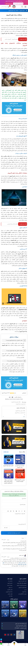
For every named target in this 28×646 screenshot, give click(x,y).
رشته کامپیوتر (24, 591)
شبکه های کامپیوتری (9, 591)
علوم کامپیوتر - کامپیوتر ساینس (11, 39)
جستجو (22, 6)
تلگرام (14, 635)
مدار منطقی (10, 587)
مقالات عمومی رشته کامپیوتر (16, 402)
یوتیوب (5, 635)
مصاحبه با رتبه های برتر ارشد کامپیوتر (19, 466)
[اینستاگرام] (1, 642)
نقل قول (16, 511)
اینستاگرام (11, 635)
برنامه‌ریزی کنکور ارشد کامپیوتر (21, 585)
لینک (13, 511)
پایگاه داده (10, 596)
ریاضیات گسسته (9, 585)
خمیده (21, 511)
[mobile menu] (25, 6)
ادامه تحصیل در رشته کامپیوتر (20, 404)
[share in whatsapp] (11, 397)
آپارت (8, 635)
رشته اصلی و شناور (22, 562)
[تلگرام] (1, 639)
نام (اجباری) (24, 498)
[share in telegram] (12, 397)
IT (24, 414)
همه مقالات (6, 452)
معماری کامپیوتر (9, 583)
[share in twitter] (9, 397)
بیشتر (24, 416)
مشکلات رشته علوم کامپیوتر (13, 10)
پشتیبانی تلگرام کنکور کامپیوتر (21, 626)
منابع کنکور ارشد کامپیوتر (22, 587)
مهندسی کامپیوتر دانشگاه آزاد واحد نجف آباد (20, 480)
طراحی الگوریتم (9, 589)
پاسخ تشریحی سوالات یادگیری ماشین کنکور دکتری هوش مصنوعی (8, 481)
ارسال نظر (6, 527)
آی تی (25, 589)
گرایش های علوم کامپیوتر (8, 465)
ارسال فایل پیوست (21, 524)
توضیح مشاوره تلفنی (17, 3)
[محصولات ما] (14, 644)
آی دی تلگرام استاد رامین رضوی (20, 623)
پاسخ (8, 539)
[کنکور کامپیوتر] (14, 6)
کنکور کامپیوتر (22, 10)
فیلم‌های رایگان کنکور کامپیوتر (21, 583)
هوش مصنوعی (10, 594)
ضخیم (24, 511)
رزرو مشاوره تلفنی (9, 3)
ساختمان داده (10, 581)
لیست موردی (10, 511)
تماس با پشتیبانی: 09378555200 (20, 628)
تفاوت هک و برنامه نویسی (12, 224)
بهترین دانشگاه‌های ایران (22, 594)
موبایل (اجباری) (22, 504)
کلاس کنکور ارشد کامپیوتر (22, 581)
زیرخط (19, 511)
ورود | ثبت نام (4, 6)
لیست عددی (8, 511)
